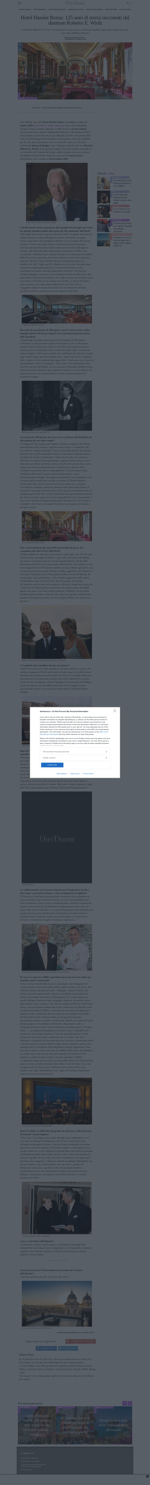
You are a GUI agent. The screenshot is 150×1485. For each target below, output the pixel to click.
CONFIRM (52, 765)
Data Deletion (62, 774)
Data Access (75, 774)
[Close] (115, 711)
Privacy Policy (88, 774)
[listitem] (75, 752)
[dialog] (75, 742)
